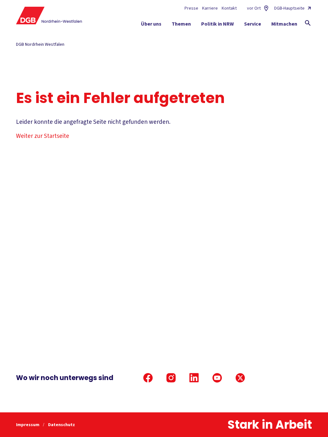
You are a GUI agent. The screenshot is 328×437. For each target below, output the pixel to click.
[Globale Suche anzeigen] (308, 23)
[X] (240, 378)
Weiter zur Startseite (42, 136)
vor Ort (254, 8)
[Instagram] (171, 378)
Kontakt (229, 8)
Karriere (210, 8)
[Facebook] (148, 378)
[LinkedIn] (194, 378)
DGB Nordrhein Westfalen (40, 44)
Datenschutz (61, 425)
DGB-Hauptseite (289, 8)
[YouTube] (217, 378)
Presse (191, 8)
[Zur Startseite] (49, 15)
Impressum (28, 425)
